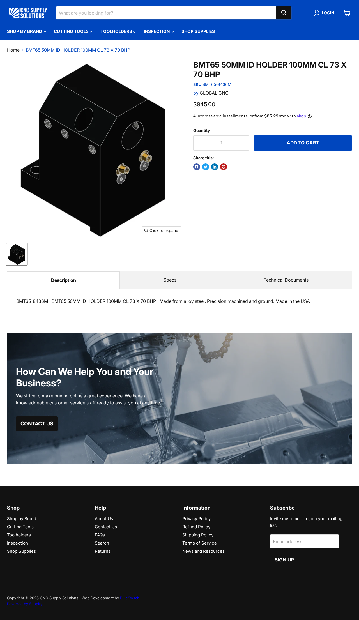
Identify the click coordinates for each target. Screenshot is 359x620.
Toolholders (116, 31)
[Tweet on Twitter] (205, 166)
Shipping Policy (197, 535)
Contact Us (106, 526)
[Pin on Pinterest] (223, 166)
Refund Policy (196, 526)
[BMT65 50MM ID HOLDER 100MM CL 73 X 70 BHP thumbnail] (16, 254)
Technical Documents (286, 280)
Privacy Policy (196, 518)
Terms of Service (199, 543)
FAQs (100, 535)
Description (63, 280)
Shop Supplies (198, 31)
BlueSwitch (129, 598)
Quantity (201, 130)
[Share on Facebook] (196, 166)
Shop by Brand (25, 31)
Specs (170, 280)
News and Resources (203, 551)
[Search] (283, 12)
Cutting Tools (72, 31)
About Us (104, 518)
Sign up (284, 560)
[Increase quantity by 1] (242, 143)
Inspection (157, 31)
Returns (103, 551)
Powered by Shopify (24, 603)
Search (102, 543)
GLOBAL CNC (214, 93)
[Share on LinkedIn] (214, 166)
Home (13, 49)
